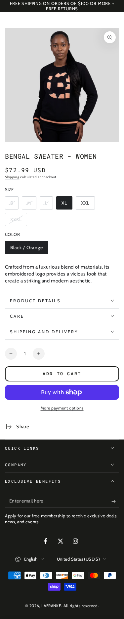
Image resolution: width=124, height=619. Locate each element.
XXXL (18, 221)
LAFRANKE (51, 605)
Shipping (12, 177)
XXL (88, 205)
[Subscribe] (115, 501)
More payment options (62, 408)
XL (66, 205)
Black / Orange (26, 249)
